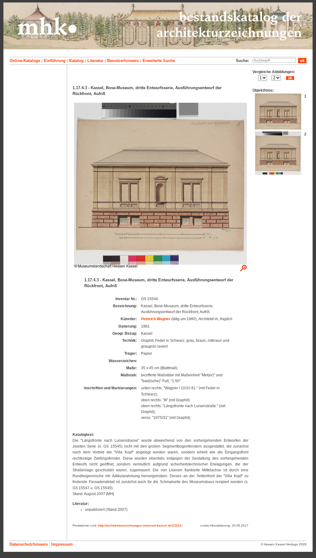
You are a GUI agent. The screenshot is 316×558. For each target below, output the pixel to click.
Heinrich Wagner (155, 319)
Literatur (95, 60)
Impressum (62, 544)
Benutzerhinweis (123, 60)
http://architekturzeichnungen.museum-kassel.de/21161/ (140, 525)
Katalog (76, 60)
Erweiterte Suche (159, 60)
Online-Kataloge (25, 60)
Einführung (54, 60)
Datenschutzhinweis (29, 544)
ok (290, 78)
